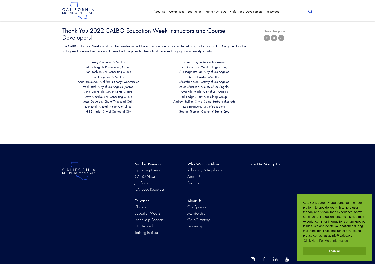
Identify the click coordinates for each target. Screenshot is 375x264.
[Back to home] (78, 10)
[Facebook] (264, 259)
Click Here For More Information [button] (326, 240)
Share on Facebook (267, 38)
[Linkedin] (275, 259)
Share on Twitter (274, 38)
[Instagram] (252, 259)
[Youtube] (286, 259)
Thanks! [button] (334, 250)
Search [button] (310, 12)
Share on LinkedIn (281, 38)
